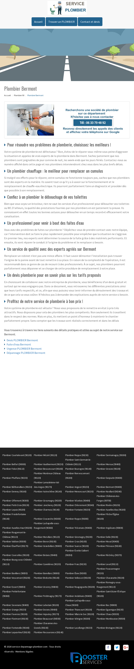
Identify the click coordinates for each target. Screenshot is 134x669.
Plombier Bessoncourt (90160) (48, 468)
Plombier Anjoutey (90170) (46, 614)
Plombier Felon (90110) (13, 468)
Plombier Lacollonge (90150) (78, 627)
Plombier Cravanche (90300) (47, 518)
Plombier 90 (19, 95)
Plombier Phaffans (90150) (15, 477)
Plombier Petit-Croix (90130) (15, 505)
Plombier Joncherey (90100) (47, 505)
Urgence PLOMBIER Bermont (24, 348)
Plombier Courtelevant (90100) (17, 455)
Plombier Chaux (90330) (108, 614)
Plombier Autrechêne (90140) (48, 491)
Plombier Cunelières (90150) (47, 564)
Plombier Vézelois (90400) (77, 500)
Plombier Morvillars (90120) (47, 536)
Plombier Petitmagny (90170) (48, 596)
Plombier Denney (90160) (14, 491)
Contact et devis (90, 21)
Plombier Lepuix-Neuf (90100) (16, 632)
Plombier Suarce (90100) (77, 546)
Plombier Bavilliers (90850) (15, 573)
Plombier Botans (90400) (45, 555)
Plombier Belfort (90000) (14, 464)
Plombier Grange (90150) (14, 609)
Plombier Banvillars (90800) (46, 573)
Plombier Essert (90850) (13, 586)
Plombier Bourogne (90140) (78, 468)
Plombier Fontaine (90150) (77, 509)
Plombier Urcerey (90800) (46, 586)
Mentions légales (24, 651)
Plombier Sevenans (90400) (15, 605)
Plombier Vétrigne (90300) (77, 618)
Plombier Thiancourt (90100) (78, 609)
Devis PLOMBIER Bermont (22, 340)
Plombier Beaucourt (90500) (47, 618)
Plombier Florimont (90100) (15, 618)
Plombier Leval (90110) (107, 564)
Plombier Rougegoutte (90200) (80, 586)
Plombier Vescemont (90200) (16, 577)
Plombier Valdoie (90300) (14, 541)
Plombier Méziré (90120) (45, 455)
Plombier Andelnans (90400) (78, 596)
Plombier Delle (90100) (107, 536)
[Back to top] (124, 659)
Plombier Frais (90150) (75, 564)
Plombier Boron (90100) (45, 541)
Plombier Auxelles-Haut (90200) (17, 527)
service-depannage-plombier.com (29, 646)
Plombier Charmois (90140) (46, 509)
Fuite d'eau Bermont (19, 344)
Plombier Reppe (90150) (76, 455)
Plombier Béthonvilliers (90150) (17, 487)
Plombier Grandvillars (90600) (48, 546)
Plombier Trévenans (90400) (78, 527)
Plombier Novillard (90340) (109, 491)
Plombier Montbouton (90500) (111, 618)
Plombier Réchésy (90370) (109, 555)
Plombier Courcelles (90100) (15, 555)
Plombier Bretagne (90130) (109, 627)
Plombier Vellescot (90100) (78, 577)
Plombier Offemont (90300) (15, 500)
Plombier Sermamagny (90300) (111, 455)
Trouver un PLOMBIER (61, 21)
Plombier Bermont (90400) (109, 487)
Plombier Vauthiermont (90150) (48, 464)
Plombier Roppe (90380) (76, 518)
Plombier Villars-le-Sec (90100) (79, 614)
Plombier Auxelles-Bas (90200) (111, 509)
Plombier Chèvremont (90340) (79, 505)
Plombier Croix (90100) (76, 541)
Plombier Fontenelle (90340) (15, 627)
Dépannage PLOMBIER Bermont (26, 353)
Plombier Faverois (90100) (14, 614)
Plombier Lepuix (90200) (13, 509)
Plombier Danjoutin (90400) (109, 477)
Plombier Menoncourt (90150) (79, 491)
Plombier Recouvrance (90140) (48, 632)
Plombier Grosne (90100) (108, 468)
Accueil (38, 21)
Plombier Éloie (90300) (75, 573)
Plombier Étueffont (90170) (15, 546)
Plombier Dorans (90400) (45, 609)
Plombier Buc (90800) (107, 605)
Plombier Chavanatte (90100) (110, 577)
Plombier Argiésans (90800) (110, 527)
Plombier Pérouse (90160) (109, 546)
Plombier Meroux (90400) (108, 464)
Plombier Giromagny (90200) (78, 536)
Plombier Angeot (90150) (77, 487)
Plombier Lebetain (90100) (46, 605)
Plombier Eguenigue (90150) (110, 609)
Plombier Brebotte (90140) (46, 577)
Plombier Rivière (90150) (108, 505)
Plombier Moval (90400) (108, 541)
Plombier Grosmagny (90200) (48, 500)
